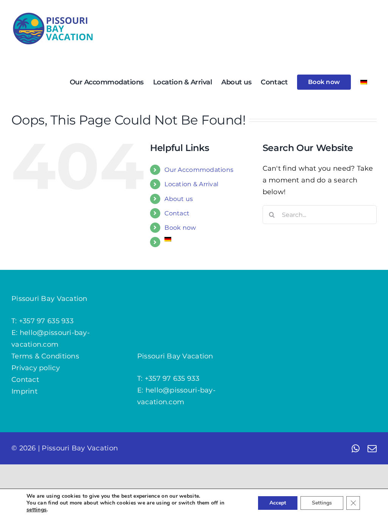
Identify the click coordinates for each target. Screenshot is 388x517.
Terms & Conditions (45, 356)
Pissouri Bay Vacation (80, 448)
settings (37, 509)
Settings (322, 502)
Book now (180, 227)
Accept (277, 502)
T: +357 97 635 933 (42, 321)
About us (178, 198)
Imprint (24, 391)
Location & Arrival (191, 184)
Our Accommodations (198, 169)
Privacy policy (35, 368)
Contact (176, 213)
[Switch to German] (363, 82)
